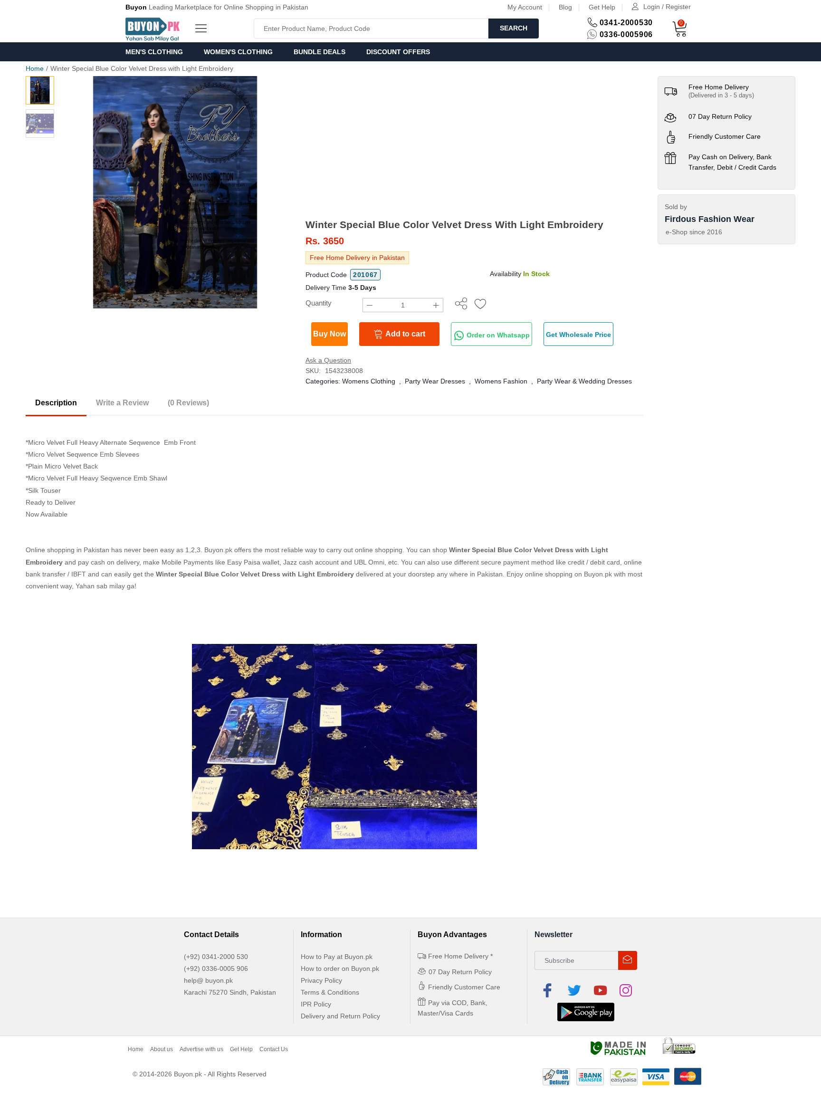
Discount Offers (398, 52)
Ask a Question (328, 360)
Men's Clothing (154, 52)
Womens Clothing (368, 381)
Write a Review (122, 403)
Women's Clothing (238, 52)
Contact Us (273, 1049)
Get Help (602, 7)
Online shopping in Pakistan (67, 550)
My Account (524, 7)
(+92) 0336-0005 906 (216, 968)
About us (161, 1049)
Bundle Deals (319, 52)
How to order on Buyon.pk (340, 968)
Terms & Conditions (330, 992)
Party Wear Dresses (435, 381)
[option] (175, 192)
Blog (565, 7)
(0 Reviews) (188, 403)
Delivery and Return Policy (340, 1016)
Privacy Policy (321, 980)
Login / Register (667, 6)
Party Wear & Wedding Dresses (584, 381)
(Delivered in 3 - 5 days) (721, 95)
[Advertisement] (474, 147)
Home (35, 68)
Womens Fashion (501, 381)
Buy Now (329, 334)
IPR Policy (316, 1004)
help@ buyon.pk (208, 980)
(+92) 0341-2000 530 (216, 956)
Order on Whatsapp (497, 335)
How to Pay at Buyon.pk (336, 956)
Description (56, 403)
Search (513, 28)
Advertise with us (201, 1049)
